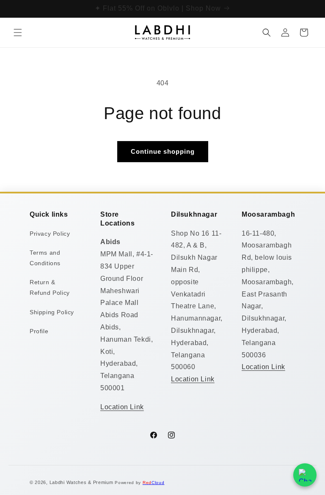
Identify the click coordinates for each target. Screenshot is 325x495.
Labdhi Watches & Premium (81, 482)
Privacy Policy (50, 233)
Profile (39, 331)
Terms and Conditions (45, 258)
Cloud (154, 482)
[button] (17, 32)
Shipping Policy (52, 312)
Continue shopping (163, 151)
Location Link (122, 407)
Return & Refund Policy (50, 287)
